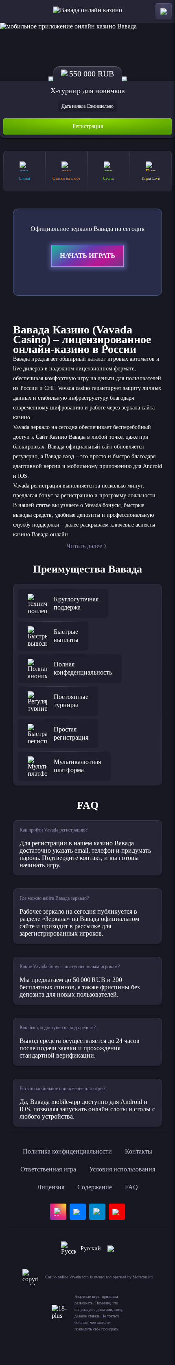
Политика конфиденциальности (67, 1151)
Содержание (94, 1187)
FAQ (131, 1187)
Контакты (138, 1151)
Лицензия (50, 1187)
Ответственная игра (48, 1169)
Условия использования (122, 1169)
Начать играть (87, 255)
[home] (87, 11)
